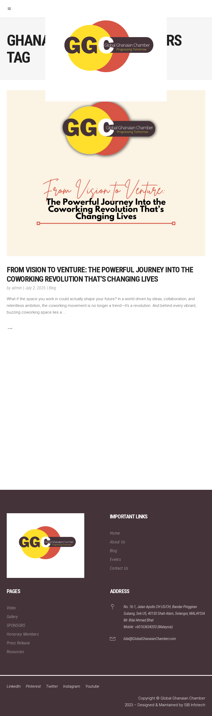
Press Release (18, 643)
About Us (117, 542)
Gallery (12, 616)
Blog (52, 287)
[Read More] (9, 328)
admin (17, 287)
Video (11, 607)
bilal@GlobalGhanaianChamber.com (150, 638)
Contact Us (119, 568)
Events (115, 559)
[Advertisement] (106, 426)
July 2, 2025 (35, 287)
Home (115, 533)
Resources (15, 651)
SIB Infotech (194, 705)
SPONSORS (16, 625)
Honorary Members (23, 634)
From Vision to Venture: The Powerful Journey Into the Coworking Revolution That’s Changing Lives (100, 274)
